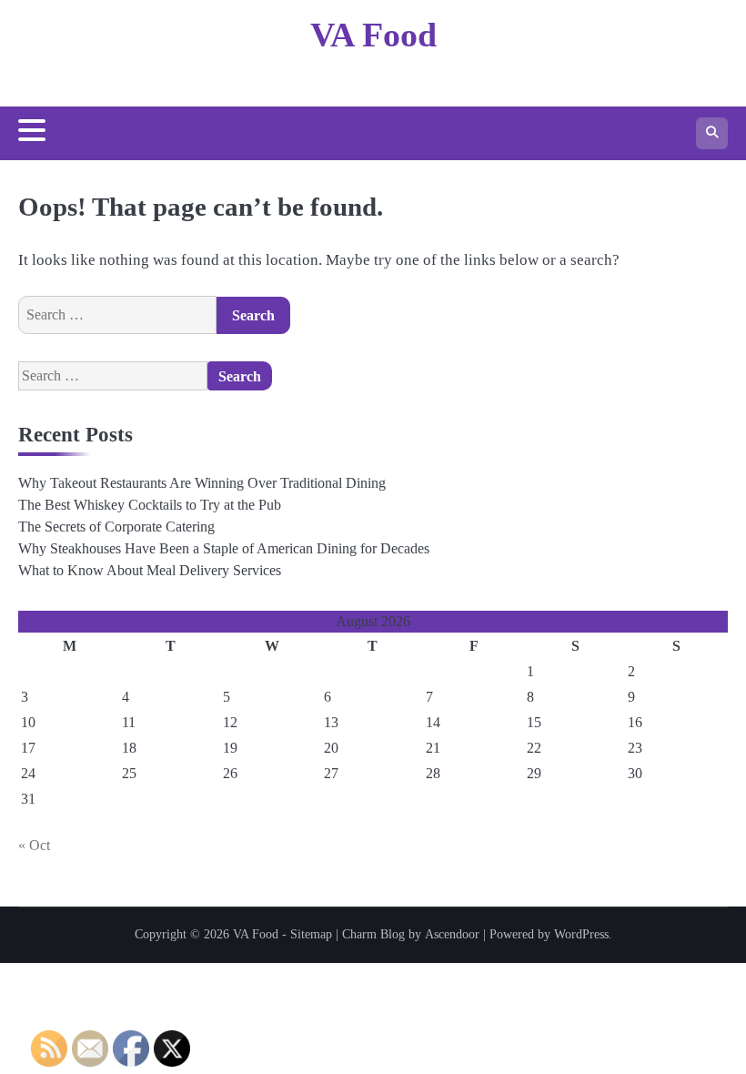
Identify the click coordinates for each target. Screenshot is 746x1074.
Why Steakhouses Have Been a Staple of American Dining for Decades (223, 548)
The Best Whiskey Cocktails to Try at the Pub (149, 504)
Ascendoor (452, 934)
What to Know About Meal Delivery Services (149, 570)
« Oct (34, 845)
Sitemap (311, 934)
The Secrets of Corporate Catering (116, 526)
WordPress (581, 934)
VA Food (373, 34)
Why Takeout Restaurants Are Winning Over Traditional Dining (202, 483)
